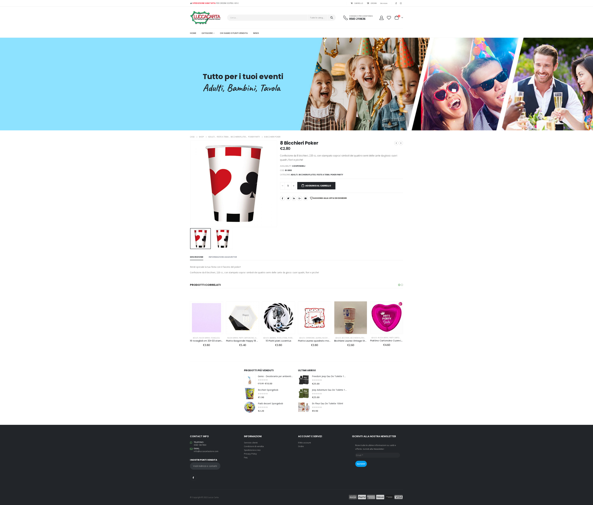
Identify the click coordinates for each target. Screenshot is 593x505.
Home (193, 33)
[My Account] (381, 18)
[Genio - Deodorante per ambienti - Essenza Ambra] (250, 380)
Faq (245, 457)
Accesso (384, 3)
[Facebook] (396, 3)
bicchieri (310, 338)
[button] (399, 285)
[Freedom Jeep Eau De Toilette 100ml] (304, 380)
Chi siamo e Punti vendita (234, 33)
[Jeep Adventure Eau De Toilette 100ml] (304, 393)
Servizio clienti (251, 442)
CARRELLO (358, 3)
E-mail (305, 198)
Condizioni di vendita (254, 446)
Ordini (301, 446)
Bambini (237, 338)
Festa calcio (257, 338)
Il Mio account (304, 442)
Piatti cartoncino (211, 338)
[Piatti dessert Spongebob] (250, 407)
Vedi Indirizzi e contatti (205, 465)
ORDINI (374, 3)
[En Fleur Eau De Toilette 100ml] (304, 407)
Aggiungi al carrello (318, 185)
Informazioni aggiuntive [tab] (223, 257)
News (256, 33)
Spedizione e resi (252, 450)
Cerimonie (274, 338)
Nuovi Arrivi (197, 338)
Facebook (282, 198)
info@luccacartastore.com (206, 451)
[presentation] (190, 183)
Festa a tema (246, 338)
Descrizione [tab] (196, 257)
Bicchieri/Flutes (307, 174)
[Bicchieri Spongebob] (250, 393)
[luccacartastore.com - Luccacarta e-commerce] (205, 17)
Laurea (283, 338)
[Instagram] (401, 3)
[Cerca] (332, 18)
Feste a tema (323, 174)
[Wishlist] (389, 18)
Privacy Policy (250, 453)
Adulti (294, 174)
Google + (299, 198)
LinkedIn (294, 198)
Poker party (336, 174)
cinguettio (288, 198)
